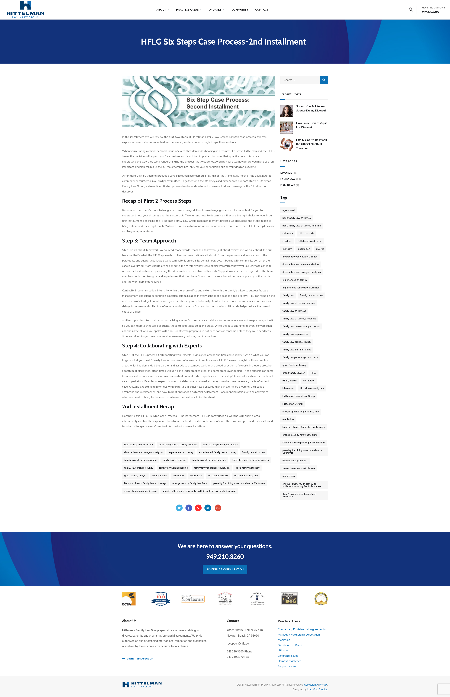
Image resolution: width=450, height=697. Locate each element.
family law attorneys (174, 460)
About (161, 9)
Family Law (287, 179)
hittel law (178, 475)
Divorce (286, 173)
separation (288, 476)
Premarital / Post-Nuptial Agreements (302, 629)
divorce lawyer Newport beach (220, 444)
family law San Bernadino (173, 467)
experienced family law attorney (217, 452)
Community (240, 9)
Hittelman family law (312, 388)
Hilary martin (159, 475)
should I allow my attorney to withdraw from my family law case (199, 491)
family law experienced (295, 334)
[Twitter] (179, 508)
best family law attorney (138, 444)
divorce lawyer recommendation (300, 264)
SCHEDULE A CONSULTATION (225, 569)
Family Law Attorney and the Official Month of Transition (311, 144)
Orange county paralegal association (303, 442)
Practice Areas (187, 9)
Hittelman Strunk (218, 475)
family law (288, 295)
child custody (306, 233)
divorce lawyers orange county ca (143, 452)
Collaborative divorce (309, 241)
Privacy (323, 684)
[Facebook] (188, 508)
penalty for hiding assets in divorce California (239, 483)
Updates (215, 9)
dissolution (304, 249)
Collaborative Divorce (291, 645)
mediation (288, 419)
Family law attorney (253, 452)
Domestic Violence (289, 661)
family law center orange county (250, 460)
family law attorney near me (140, 460)
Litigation (283, 650)
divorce (320, 249)
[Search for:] (304, 80)
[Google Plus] (218, 508)
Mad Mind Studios (317, 689)
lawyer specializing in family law (300, 411)
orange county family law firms (189, 483)
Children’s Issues (288, 656)
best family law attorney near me (178, 444)
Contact (261, 9)
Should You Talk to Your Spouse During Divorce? (311, 108)
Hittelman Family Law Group (298, 396)
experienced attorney (181, 452)
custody (287, 249)
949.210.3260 (430, 11)
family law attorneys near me (209, 460)
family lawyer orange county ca (212, 467)
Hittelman (196, 475)
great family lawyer (135, 475)
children (286, 241)
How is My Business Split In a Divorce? (311, 125)
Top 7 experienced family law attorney (299, 495)
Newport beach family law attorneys (145, 483)
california (287, 233)
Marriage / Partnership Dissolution (299, 635)
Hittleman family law (246, 475)
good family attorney (247, 467)
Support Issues (287, 666)
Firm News (287, 185)
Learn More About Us (139, 658)
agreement (288, 210)
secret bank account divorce (140, 491)
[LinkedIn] (207, 508)
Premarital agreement (295, 460)
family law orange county (138, 467)
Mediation (284, 640)
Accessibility (311, 684)
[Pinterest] (198, 508)
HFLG (313, 373)
